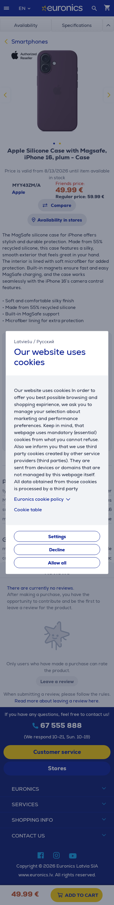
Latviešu (23, 341)
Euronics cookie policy (39, 499)
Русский (45, 341)
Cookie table (28, 510)
